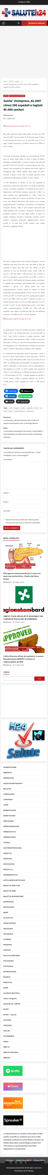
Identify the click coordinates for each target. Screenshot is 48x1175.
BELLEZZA (7, 789)
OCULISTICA (8, 918)
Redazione (9, 115)
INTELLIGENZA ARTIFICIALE (14, 880)
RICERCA (25, 650)
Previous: (21, 420)
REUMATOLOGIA (9, 971)
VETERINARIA (8, 1036)
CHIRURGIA (10, 610)
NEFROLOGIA (8, 902)
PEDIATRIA (7, 945)
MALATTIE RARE (9, 891)
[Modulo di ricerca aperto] (18, 23)
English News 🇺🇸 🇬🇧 (23, 1160)
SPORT (6, 1009)
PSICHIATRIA (8, 961)
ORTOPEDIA (8, 934)
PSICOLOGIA (8, 966)
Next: (23, 432)
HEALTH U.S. (8, 869)
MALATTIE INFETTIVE (11, 885)
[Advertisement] (24, 51)
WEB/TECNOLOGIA (10, 1052)
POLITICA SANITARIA (17, 96)
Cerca (6, 672)
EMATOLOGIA (8, 821)
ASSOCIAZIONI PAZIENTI (13, 783)
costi (10, 408)
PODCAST (7, 950)
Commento (8, 459)
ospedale (30, 408)
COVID (5, 805)
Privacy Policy (39, 1160)
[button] (3, 23)
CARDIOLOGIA (8, 794)
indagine (16, 408)
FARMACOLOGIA (11, 564)
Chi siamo (9, 1160)
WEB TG (6, 1047)
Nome (6, 493)
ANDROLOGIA (8, 778)
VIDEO (5, 1041)
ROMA (5, 988)
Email (6, 502)
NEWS (6, 96)
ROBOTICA (7, 982)
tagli (5, 411)
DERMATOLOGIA (9, 810)
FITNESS (6, 842)
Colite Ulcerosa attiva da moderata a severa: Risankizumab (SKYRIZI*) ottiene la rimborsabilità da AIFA (23, 659)
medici (23, 408)
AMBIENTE (7, 772)
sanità (36, 408)
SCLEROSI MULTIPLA (11, 993)
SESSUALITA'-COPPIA (11, 1004)
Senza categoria (10, 998)
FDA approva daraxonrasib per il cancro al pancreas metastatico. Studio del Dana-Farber (21, 576)
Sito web (6, 511)
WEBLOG (6, 1057)
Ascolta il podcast (36, 23)
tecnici (10, 411)
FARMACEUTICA (9, 832)
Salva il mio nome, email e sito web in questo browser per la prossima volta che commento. (23, 521)
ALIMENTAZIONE (9, 767)
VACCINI (6, 1031)
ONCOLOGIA (10, 567)
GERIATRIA (7, 858)
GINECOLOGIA (8, 864)
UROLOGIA (7, 1025)
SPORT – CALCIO (9, 1014)
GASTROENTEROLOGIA (27, 564)
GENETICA (7, 853)
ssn (41, 408)
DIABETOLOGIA (9, 815)
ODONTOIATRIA (9, 923)
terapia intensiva (19, 411)
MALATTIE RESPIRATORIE (13, 896)
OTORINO (7, 939)
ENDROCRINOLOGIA (11, 826)
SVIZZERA (7, 1020)
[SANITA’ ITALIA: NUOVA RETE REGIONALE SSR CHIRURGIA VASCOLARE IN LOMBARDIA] (24, 599)
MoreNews (18, 1171)
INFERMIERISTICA (10, 875)
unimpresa (30, 411)
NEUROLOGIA (8, 907)
